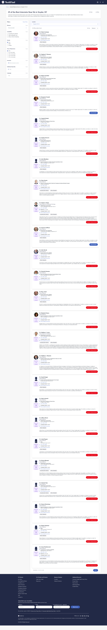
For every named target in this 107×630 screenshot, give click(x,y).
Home (7, 7)
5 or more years (12, 52)
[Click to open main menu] (103, 2)
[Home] (8, 2)
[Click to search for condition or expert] (100, 2)
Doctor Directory (21, 584)
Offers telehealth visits (13, 35)
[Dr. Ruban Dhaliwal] (36, 527)
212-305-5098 (44, 208)
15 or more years (12, 55)
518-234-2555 (44, 59)
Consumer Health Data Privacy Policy (79, 579)
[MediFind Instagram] (82, 615)
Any (9, 42)
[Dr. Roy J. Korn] (36, 293)
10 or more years (12, 54)
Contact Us (20, 597)
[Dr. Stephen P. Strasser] (36, 56)
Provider (56, 579)
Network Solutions (58, 581)
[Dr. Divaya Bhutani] (36, 462)
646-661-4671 (44, 488)
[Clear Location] (98, 24)
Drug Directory (21, 591)
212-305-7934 (44, 276)
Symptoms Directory (22, 586)
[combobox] (17, 63)
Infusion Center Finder (22, 593)
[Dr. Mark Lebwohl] (36, 400)
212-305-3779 (44, 423)
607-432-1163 (44, 102)
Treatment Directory (22, 590)
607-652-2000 (44, 81)
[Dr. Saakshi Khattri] (36, 120)
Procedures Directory (22, 588)
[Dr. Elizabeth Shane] (36, 314)
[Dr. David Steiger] (36, 378)
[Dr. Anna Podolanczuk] (36, 548)
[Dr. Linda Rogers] (36, 441)
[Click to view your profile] (97, 2)
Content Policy (75, 586)
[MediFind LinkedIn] (88, 615)
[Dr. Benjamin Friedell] (36, 98)
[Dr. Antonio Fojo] (36, 484)
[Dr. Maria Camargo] (36, 33)
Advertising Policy (76, 584)
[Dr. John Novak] (36, 251)
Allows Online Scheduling (14, 36)
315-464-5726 (44, 530)
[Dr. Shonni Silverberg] (36, 506)
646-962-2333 (44, 552)
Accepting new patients (13, 33)
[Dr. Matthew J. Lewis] (36, 334)
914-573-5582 (44, 465)
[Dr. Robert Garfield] (36, 77)
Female (10, 45)
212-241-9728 (44, 123)
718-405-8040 (44, 361)
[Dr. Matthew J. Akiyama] (36, 357)
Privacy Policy (75, 581)
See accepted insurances (45, 40)
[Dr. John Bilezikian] (36, 160)
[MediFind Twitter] (86, 615)
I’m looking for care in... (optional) (60, 604)
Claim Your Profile (39, 579)
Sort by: (88, 28)
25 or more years (12, 57)
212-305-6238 (44, 509)
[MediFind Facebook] (80, 615)
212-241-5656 (44, 444)
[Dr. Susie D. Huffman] (36, 229)
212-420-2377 (44, 382)
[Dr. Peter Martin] (36, 182)
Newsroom (38, 581)
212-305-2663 (44, 164)
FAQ (19, 595)
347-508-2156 (44, 185)
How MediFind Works (22, 581)
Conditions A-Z (21, 583)
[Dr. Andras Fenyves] (36, 139)
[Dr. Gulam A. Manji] (36, 204)
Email (37, 604)
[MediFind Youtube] (84, 615)
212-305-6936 (44, 337)
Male (9, 43)
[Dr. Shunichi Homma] (36, 273)
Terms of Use (75, 583)
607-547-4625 (44, 37)
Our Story (20, 579)
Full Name (20, 604)
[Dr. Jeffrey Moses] (36, 419)
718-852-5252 (44, 143)
